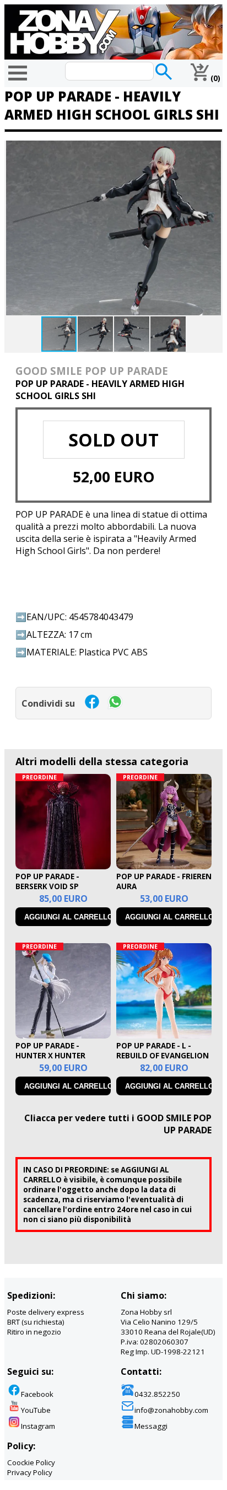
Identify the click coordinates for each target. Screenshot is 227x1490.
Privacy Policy (29, 1472)
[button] (212, 150)
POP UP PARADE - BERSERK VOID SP (47, 881)
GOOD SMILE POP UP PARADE (91, 371)
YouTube (36, 1410)
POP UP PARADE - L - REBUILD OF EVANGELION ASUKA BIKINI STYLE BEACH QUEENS (162, 1060)
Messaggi (150, 1426)
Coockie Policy (31, 1462)
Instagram (38, 1426)
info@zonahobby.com (171, 1410)
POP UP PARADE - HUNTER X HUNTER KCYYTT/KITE (50, 1056)
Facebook (37, 1394)
